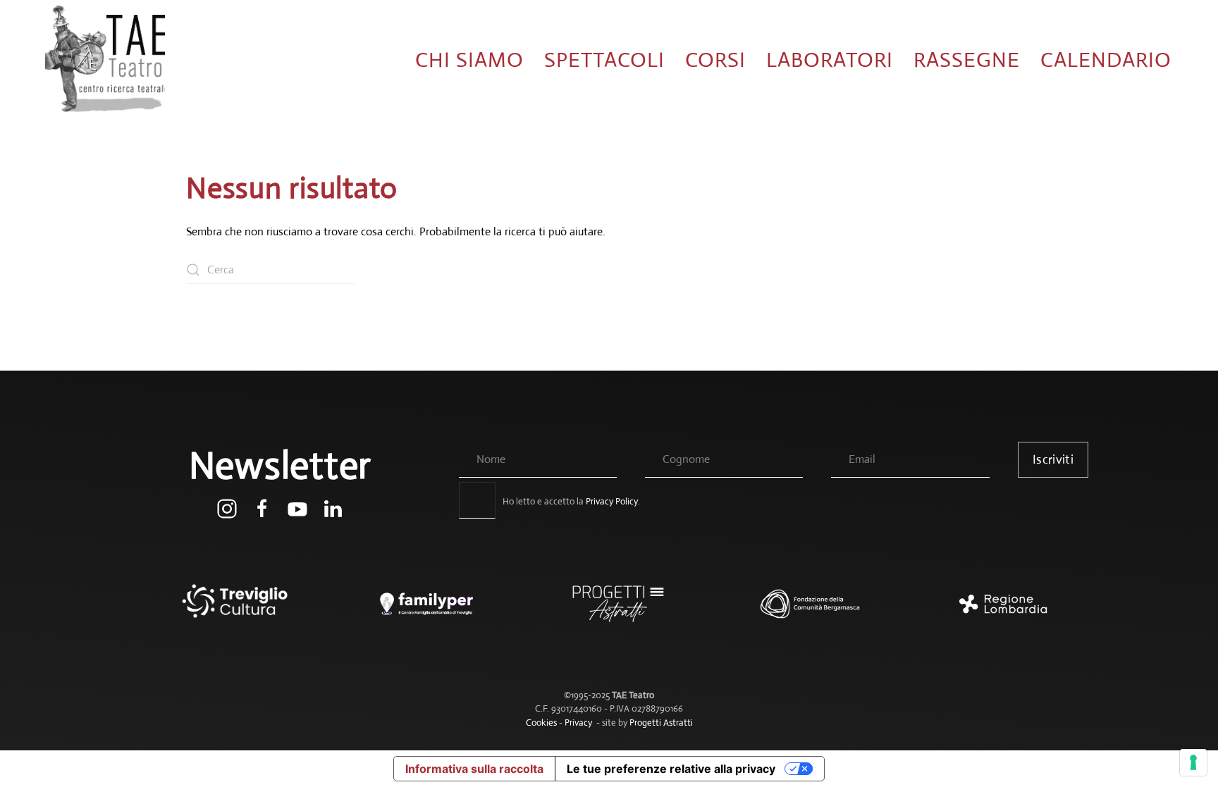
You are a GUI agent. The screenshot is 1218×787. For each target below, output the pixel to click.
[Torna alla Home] (105, 60)
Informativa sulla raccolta (474, 769)
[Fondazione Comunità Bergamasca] (801, 611)
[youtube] (297, 507)
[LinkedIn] (332, 507)
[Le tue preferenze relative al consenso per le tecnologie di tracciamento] (1193, 762)
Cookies (541, 723)
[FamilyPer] (417, 611)
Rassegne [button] (967, 60)
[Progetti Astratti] (609, 611)
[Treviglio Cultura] (225, 611)
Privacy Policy (612, 501)
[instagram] (227, 507)
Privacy (578, 723)
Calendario (1105, 60)
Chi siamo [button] (469, 60)
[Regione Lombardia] (992, 611)
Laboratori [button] (829, 60)
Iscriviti (1053, 459)
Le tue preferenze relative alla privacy (671, 769)
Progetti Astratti (661, 723)
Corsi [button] (715, 60)
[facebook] (262, 507)
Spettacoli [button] (604, 60)
